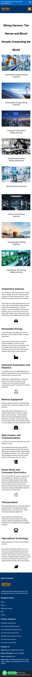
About (2, 605)
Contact (3, 615)
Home (2, 602)
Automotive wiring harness (8, 623)
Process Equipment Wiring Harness (11, 629)
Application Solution (7, 608)
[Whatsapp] (4, 673)
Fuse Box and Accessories (8, 639)
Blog (2, 611)
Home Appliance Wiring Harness (10, 626)
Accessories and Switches (8, 642)
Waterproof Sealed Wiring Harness (11, 636)
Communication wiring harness (10, 633)
